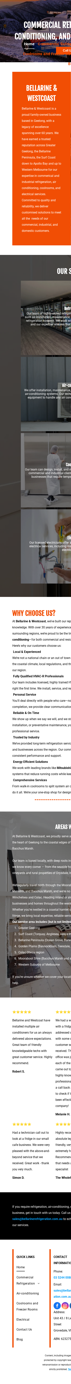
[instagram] (65, 1306)
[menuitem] (29, 44)
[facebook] (57, 1306)
